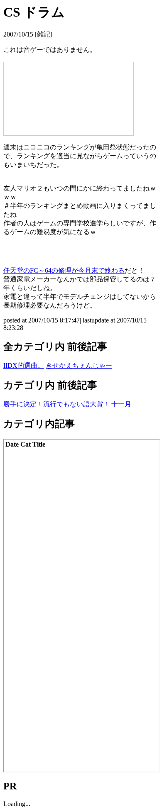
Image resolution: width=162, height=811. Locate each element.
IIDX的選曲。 (23, 365)
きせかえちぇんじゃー (79, 365)
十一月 (121, 404)
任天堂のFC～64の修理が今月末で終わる (64, 270)
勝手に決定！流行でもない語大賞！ (56, 404)
